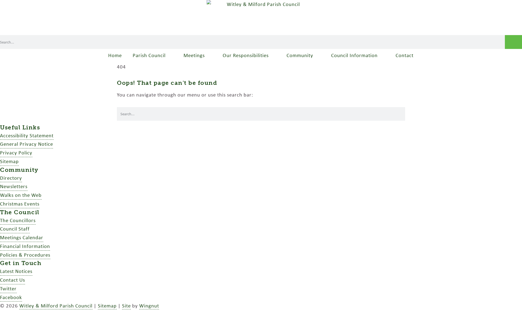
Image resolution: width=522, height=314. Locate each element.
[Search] (513, 42)
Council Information (354, 55)
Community (300, 55)
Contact (405, 55)
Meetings (194, 55)
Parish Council (149, 55)
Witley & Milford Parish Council (55, 305)
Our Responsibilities (246, 55)
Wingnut (149, 305)
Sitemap (107, 305)
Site (126, 305)
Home (115, 55)
